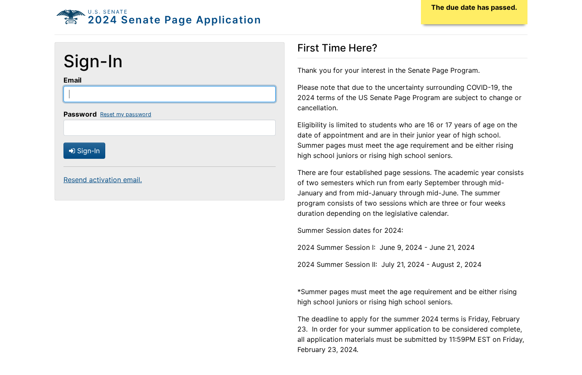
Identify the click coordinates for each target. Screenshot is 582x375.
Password (80, 114)
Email (72, 80)
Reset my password (125, 114)
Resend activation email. (102, 179)
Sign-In (87, 150)
